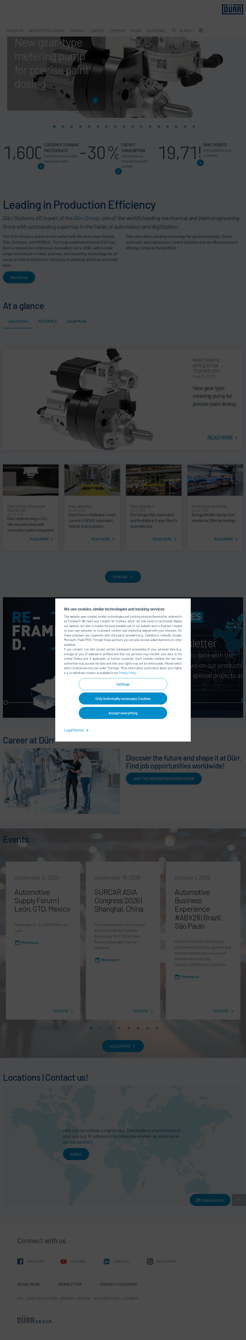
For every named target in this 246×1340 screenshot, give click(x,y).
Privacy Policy (128, 673)
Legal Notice (74, 730)
